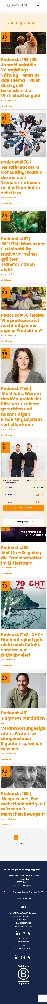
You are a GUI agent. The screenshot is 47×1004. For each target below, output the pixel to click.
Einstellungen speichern (23, 522)
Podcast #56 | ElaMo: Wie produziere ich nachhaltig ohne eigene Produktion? (23, 322)
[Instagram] (23, 933)
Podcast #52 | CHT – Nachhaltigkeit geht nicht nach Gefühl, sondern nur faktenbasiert (22, 645)
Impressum (23, 939)
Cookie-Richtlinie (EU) (23, 948)
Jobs (24, 945)
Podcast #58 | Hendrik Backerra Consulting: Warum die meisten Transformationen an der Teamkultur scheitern (22, 177)
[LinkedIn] (18, 933)
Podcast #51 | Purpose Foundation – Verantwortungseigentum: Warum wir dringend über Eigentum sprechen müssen (23, 731)
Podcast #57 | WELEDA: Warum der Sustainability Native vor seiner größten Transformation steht (23, 254)
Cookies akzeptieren (23, 508)
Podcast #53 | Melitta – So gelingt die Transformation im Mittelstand (22, 555)
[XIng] (29, 933)
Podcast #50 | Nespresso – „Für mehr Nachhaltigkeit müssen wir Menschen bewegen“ (23, 804)
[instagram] (24, 957)
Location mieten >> (23, 899)
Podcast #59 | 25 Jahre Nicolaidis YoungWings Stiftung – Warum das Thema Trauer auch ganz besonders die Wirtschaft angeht (21, 77)
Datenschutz (23, 942)
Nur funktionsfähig (23, 515)
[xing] (29, 957)
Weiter (23, 843)
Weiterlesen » (6, 106)
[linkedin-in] (17, 957)
